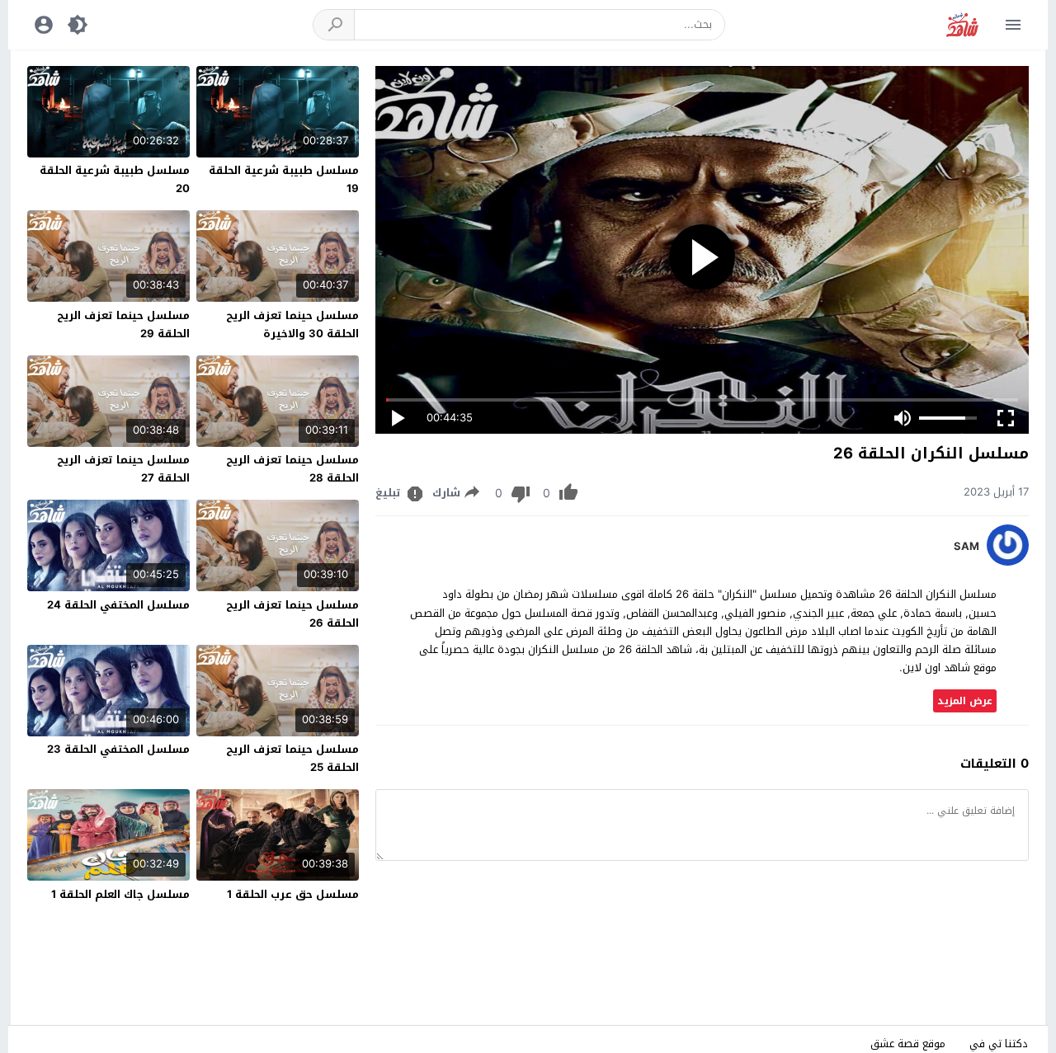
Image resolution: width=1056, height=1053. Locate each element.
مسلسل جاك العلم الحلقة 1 (120, 894)
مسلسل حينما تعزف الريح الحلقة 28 (292, 468)
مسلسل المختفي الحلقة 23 (118, 749)
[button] (334, 25)
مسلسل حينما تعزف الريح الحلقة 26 (292, 614)
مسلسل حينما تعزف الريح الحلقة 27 (123, 468)
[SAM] (1008, 562)
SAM (966, 546)
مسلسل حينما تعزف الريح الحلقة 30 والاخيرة (292, 324)
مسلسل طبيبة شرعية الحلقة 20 (115, 179)
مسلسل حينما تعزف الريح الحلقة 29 (123, 324)
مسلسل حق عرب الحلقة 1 (293, 894)
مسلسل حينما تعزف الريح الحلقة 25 (292, 758)
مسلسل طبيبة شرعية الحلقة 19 (284, 179)
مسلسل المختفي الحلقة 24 (118, 605)
